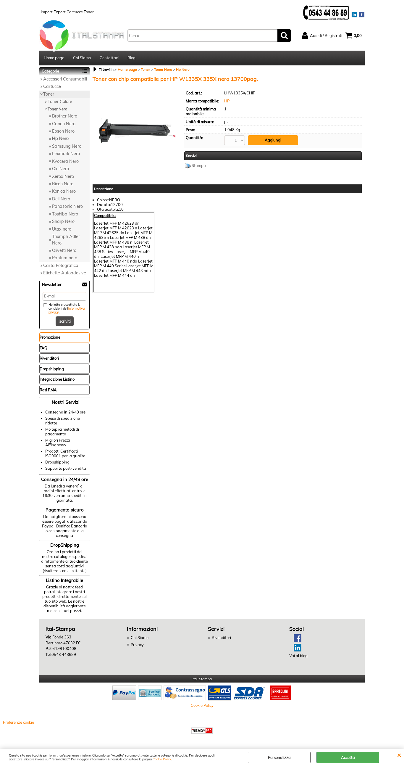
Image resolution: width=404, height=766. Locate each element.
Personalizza (279, 757)
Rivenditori (221, 637)
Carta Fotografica (60, 265)
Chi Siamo (82, 57)
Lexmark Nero (66, 153)
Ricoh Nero (62, 183)
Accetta (348, 757)
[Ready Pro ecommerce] (202, 730)
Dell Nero (61, 199)
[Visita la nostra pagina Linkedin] (295, 650)
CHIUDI (399, 755)
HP (227, 101)
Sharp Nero (63, 221)
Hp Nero (60, 138)
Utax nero (61, 229)
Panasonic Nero (67, 206)
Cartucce (52, 86)
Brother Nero (64, 116)
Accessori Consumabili (65, 79)
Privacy (137, 644)
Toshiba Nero (65, 214)
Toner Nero (57, 109)
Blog (131, 57)
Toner (48, 94)
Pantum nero (64, 257)
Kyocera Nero (65, 161)
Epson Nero (63, 131)
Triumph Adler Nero (66, 239)
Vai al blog (298, 655)
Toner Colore (60, 101)
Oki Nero (60, 168)
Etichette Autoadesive (64, 273)
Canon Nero (63, 123)
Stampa (199, 165)
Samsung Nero (66, 146)
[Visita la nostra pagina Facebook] (295, 640)
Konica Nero (64, 191)
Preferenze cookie (18, 722)
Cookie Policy (162, 759)
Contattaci (109, 57)
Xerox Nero (63, 176)
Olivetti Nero (64, 250)
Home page (54, 57)
